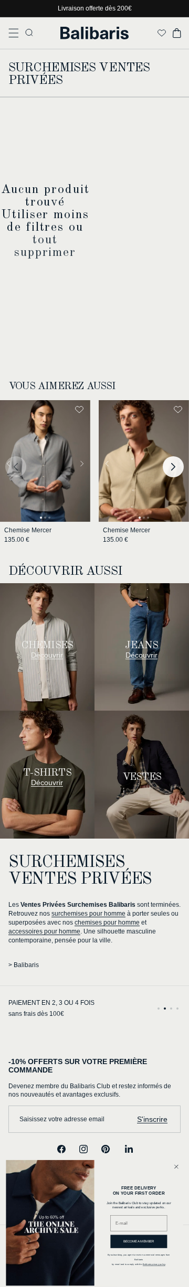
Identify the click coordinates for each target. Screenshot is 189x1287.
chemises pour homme (107, 922)
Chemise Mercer (27, 530)
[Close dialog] (176, 1166)
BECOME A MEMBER (138, 1241)
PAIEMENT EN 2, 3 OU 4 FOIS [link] (51, 1002)
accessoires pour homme (44, 931)
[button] (14, 33)
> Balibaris (23, 965)
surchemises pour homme (88, 913)
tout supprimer (45, 246)
